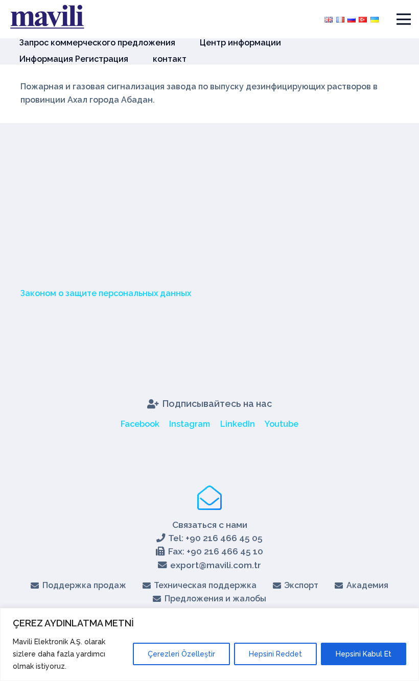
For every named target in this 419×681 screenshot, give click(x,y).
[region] (209, 644)
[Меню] (403, 19)
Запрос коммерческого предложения (97, 42)
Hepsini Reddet (275, 654)
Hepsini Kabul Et (363, 654)
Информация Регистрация (73, 59)
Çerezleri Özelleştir (181, 654)
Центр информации (240, 42)
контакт (170, 59)
